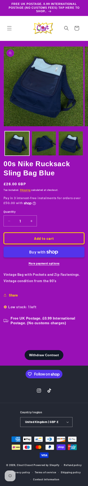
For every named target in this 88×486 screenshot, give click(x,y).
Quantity (10, 211)
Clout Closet (25, 464)
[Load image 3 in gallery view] (70, 143)
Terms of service (45, 472)
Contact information (46, 479)
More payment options (44, 263)
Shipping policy (71, 472)
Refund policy (73, 464)
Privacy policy (20, 472)
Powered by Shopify (47, 464)
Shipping (25, 190)
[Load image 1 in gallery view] (17, 143)
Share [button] (13, 295)
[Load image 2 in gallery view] (44, 143)
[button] (9, 28)
